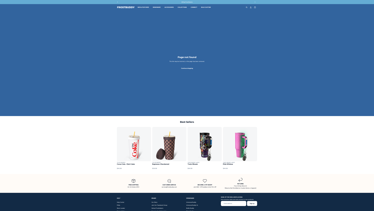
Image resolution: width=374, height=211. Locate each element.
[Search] (246, 7)
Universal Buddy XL (192, 205)
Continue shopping (187, 68)
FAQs (118, 205)
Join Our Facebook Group (159, 205)
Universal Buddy (191, 202)
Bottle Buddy (190, 208)
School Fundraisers (157, 208)
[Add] (148, 158)
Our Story (154, 202)
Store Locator (121, 208)
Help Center (120, 202)
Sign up (252, 203)
